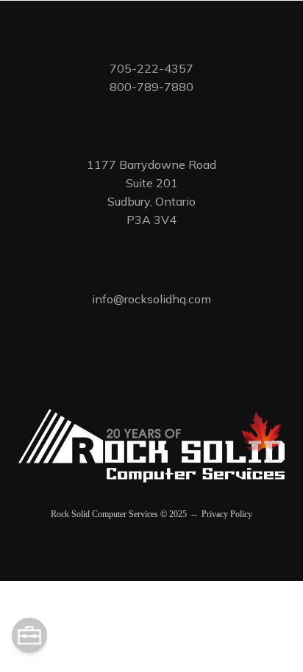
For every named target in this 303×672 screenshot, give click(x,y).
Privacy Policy (227, 514)
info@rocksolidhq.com (151, 299)
